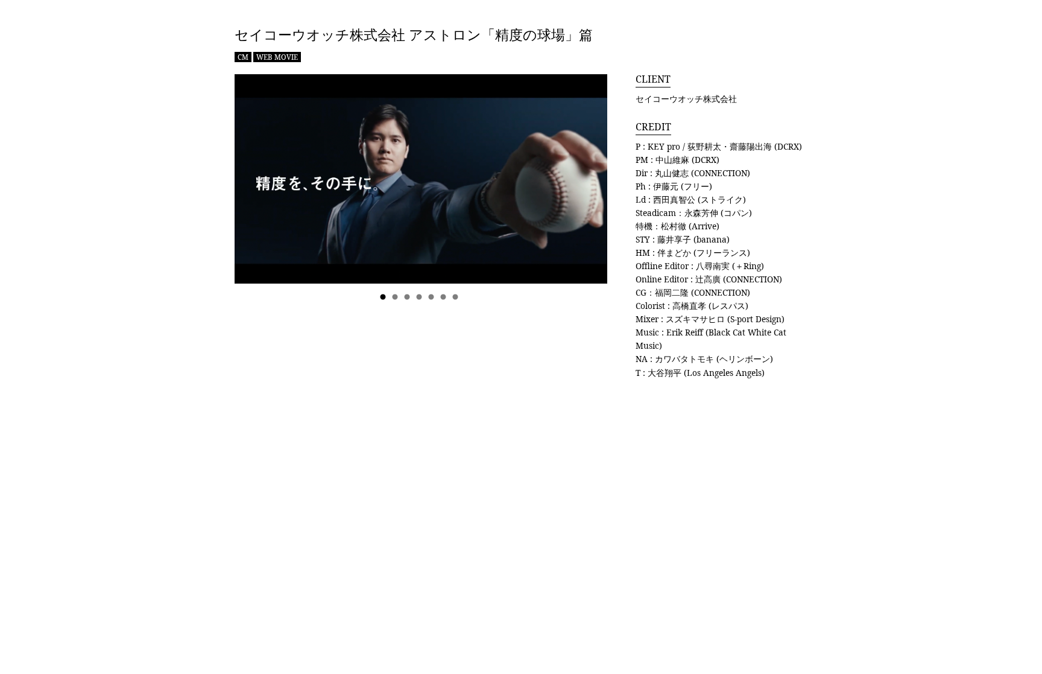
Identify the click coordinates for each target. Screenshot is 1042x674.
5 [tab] (433, 297)
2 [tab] (397, 297)
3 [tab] (409, 297)
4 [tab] (421, 297)
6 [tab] (445, 297)
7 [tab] (457, 297)
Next (586, 189)
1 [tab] (385, 297)
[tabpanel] (421, 179)
